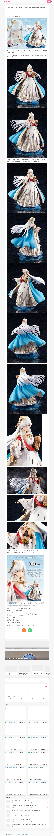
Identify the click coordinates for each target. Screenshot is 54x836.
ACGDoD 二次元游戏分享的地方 (22, 834)
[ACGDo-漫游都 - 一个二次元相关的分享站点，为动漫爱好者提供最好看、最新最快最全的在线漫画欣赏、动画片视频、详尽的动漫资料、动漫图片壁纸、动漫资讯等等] (7, 1)
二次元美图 (17, 12)
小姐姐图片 (22, 12)
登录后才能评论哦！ (12, 679)
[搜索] (52, 1)
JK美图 (13, 12)
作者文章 (8, 704)
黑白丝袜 (26, 12)
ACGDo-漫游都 (9, 834)
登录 (49, 1)
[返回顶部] (52, 834)
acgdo (35, 12)
